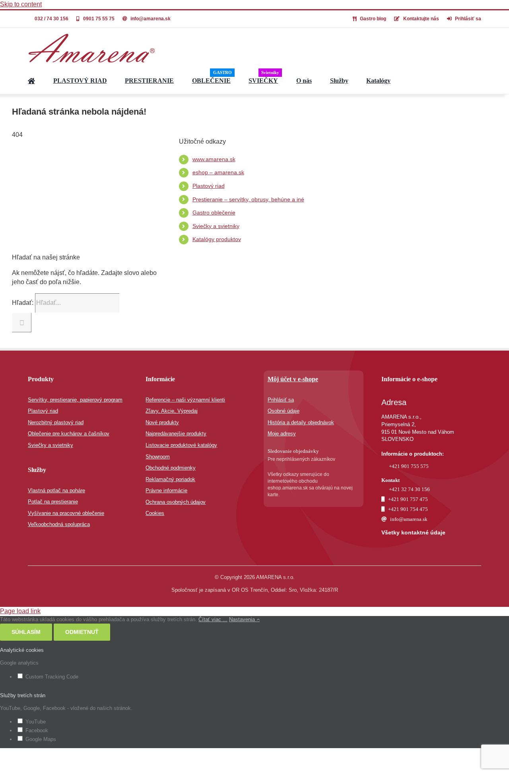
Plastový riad (208, 186)
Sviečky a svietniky (215, 226)
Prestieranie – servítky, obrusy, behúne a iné (248, 199)
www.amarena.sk (213, 159)
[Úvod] (31, 81)
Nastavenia (242, 619)
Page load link (20, 611)
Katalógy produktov (216, 239)
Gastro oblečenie (213, 212)
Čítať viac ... (212, 619)
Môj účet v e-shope (293, 379)
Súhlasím (26, 632)
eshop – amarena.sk (218, 172)
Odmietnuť (82, 632)
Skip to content (21, 4)
